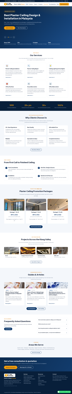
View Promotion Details (36, 226)
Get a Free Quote (22, 27)
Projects (35, 4)
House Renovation (32, 86)
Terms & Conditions (37, 392)
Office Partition (10, 86)
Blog (58, 4)
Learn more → (8, 77)
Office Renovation (54, 86)
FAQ (15, 325)
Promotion (46, 4)
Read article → (52, 303)
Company (40, 4)
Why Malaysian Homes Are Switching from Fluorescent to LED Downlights (57, 293)
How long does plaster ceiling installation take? (49, 328)
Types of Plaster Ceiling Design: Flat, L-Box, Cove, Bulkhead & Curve (35, 293)
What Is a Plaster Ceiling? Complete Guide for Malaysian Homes (13, 293)
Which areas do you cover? (44, 324)
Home (27, 4)
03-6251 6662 (14, 1)
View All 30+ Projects (36, 261)
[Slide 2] (8, 37)
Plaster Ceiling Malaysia (17, 392)
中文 (67, 1)
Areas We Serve (41, 384)
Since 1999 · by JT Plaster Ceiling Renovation (26, 1)
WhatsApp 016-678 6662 (26, 367)
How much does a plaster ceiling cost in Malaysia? (49, 319)
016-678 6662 (8, 1)
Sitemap (39, 383)
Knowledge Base (52, 4)
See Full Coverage (36, 352)
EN (65, 1)
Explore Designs (9, 27)
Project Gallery (41, 380)
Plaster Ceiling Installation (12, 68)
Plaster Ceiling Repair (33, 68)
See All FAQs (8, 328)
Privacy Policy (30, 392)
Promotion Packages (42, 381)
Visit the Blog (41, 308)
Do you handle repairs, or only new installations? (49, 332)
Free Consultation (64, 4)
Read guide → (8, 303)
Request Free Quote (10, 367)
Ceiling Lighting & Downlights (57, 68)
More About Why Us (36, 149)
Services (31, 4)
